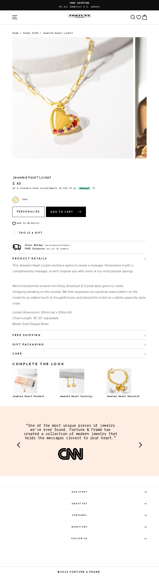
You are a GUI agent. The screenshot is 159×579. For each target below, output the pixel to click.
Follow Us (79, 538)
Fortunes (79, 515)
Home (15, 33)
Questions (79, 527)
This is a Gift (31, 233)
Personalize (28, 211)
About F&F (79, 503)
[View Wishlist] (139, 17)
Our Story (80, 492)
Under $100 (30, 33)
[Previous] (19, 444)
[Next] (140, 444)
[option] (79, 5)
